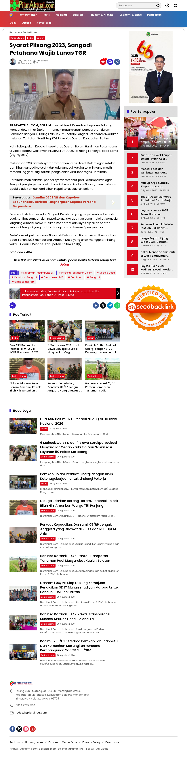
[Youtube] (33, 729)
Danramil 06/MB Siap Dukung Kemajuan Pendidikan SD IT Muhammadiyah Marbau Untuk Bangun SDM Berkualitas (79, 587)
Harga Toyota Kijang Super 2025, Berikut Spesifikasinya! (154, 240)
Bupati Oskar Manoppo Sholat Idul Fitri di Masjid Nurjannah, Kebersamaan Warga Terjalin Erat (157, 198)
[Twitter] (103, 305)
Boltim (30, 37)
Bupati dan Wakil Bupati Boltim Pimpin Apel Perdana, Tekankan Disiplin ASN (156, 157)
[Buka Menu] (175, 5)
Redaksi (14, 742)
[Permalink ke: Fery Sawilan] (13, 62)
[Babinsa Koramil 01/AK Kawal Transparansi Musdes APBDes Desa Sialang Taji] (23, 622)
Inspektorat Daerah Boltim (76, 272)
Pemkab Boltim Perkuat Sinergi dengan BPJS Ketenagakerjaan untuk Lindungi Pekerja (101, 349)
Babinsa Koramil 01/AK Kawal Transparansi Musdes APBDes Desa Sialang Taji (75, 616)
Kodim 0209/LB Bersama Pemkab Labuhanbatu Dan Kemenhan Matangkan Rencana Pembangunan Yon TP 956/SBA (79, 645)
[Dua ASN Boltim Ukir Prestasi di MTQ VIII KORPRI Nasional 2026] (27, 331)
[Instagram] (26, 729)
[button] (157, 5)
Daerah (40, 37)
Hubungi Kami (34, 742)
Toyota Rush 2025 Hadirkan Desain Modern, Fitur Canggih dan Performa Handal (157, 267)
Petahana (76, 277)
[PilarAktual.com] (32, 5)
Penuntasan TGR (53, 277)
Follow (64, 264)
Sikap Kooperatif (24, 282)
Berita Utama (17, 37)
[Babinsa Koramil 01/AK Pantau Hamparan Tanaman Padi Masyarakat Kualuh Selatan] (102, 369)
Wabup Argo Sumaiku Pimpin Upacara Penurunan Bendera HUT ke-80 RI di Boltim (156, 184)
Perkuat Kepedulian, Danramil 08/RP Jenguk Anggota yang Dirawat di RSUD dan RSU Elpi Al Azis (64, 387)
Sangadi (95, 277)
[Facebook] (96, 305)
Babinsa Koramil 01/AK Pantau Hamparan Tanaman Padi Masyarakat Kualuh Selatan (100, 387)
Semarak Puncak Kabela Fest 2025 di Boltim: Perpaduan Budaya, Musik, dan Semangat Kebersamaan (156, 226)
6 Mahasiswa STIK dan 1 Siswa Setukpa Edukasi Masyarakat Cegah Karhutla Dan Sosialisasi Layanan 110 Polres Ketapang (63, 349)
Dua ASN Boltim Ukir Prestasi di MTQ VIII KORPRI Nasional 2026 (24, 349)
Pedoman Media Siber (62, 742)
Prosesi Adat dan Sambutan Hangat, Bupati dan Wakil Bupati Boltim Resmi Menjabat (156, 170)
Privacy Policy (91, 742)
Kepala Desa (107, 272)
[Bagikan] (117, 62)
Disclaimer (112, 742)
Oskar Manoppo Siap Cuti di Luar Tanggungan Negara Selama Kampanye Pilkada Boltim (157, 254)
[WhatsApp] (117, 305)
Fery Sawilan (24, 61)
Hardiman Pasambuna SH (38, 272)
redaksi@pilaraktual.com (31, 712)
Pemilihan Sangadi (25, 277)
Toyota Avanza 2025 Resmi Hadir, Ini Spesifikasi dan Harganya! (154, 212)
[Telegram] (110, 305)
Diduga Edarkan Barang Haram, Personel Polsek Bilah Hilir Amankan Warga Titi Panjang (25, 387)
